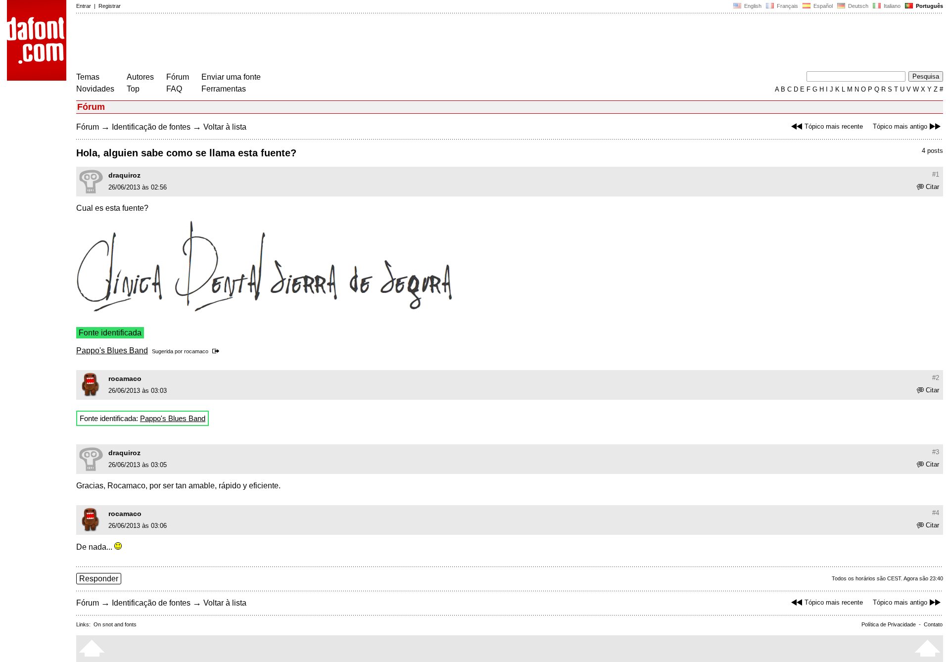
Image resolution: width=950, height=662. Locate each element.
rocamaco (196, 351)
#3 (935, 452)
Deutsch (857, 6)
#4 (935, 513)
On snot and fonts (115, 624)
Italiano (891, 6)
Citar (932, 186)
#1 (935, 174)
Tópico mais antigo (900, 126)
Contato (933, 624)
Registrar (109, 6)
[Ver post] (217, 351)
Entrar (83, 6)
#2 (935, 377)
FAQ (174, 89)
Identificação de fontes (151, 127)
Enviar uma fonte (231, 77)
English (752, 6)
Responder (98, 578)
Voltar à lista (224, 127)
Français (787, 6)
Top (133, 89)
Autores (140, 77)
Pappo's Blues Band (112, 350)
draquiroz (124, 175)
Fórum (177, 77)
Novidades (95, 89)
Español (822, 6)
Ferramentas (223, 89)
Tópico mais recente (834, 126)
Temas (87, 77)
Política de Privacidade (888, 624)
